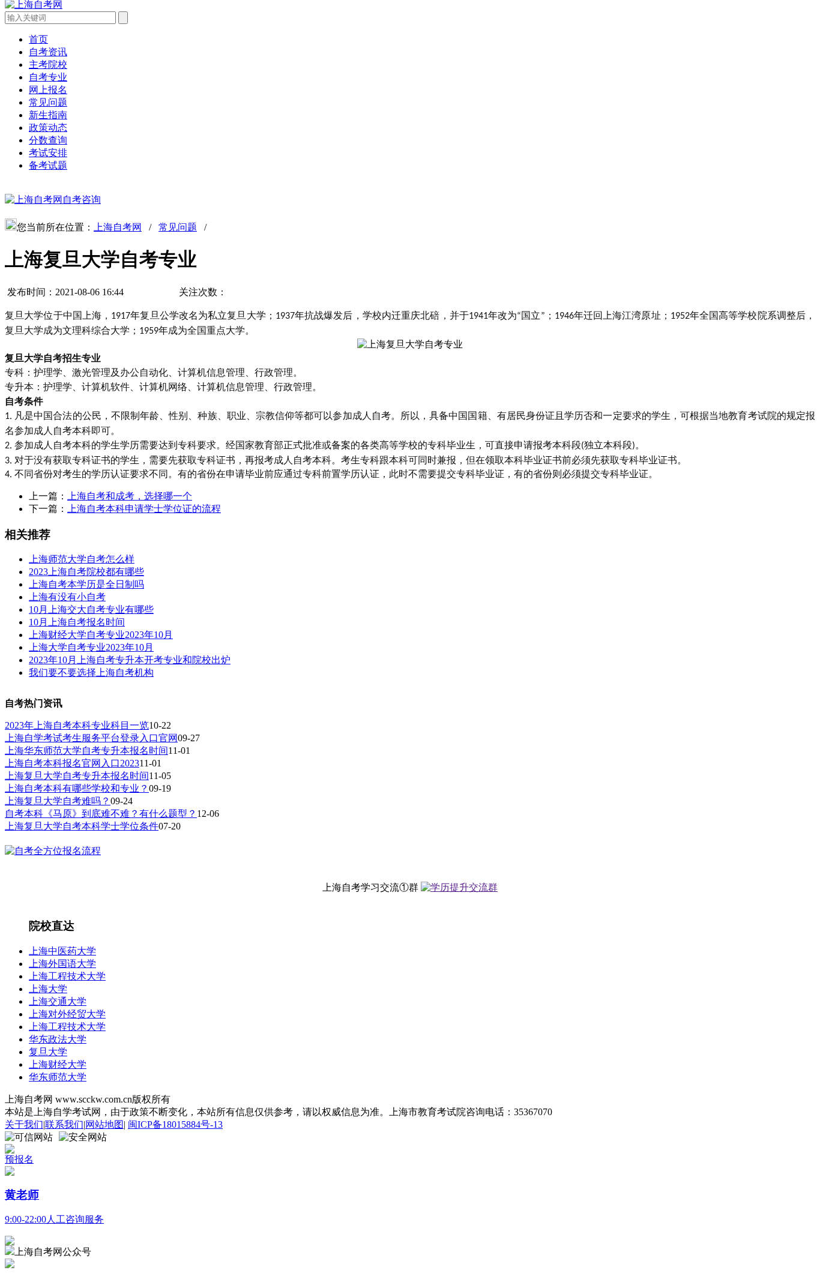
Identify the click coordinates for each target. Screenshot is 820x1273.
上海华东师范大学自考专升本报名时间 (86, 750)
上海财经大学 (57, 1064)
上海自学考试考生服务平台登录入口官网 (91, 738)
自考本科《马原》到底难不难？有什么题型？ (101, 813)
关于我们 (24, 1124)
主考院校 (48, 64)
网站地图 (104, 1124)
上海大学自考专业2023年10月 (91, 647)
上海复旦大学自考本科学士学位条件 (81, 826)
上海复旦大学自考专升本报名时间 (77, 776)
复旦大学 (48, 1052)
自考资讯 (48, 52)
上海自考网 (118, 227)
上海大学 (48, 989)
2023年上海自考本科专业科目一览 (77, 725)
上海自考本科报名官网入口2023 (72, 763)
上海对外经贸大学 (67, 1014)
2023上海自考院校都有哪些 (86, 572)
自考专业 (48, 77)
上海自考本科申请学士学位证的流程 (144, 509)
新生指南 (48, 115)
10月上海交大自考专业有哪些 (91, 609)
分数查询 (48, 140)
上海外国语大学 (62, 964)
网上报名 (48, 90)
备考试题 (48, 165)
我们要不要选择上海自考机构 (91, 672)
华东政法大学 (57, 1039)
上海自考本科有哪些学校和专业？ (77, 788)
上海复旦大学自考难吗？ (57, 801)
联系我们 (64, 1124)
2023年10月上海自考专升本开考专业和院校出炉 (130, 660)
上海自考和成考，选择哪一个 (129, 496)
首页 (38, 39)
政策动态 (48, 127)
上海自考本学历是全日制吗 (86, 584)
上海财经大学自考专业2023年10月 (101, 635)
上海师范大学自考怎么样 (81, 559)
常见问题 (48, 102)
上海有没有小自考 (67, 597)
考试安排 (48, 153)
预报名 (19, 1159)
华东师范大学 (57, 1077)
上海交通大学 (57, 1001)
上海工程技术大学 (67, 976)
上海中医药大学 (62, 951)
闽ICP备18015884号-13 (175, 1124)
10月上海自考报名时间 (77, 622)
